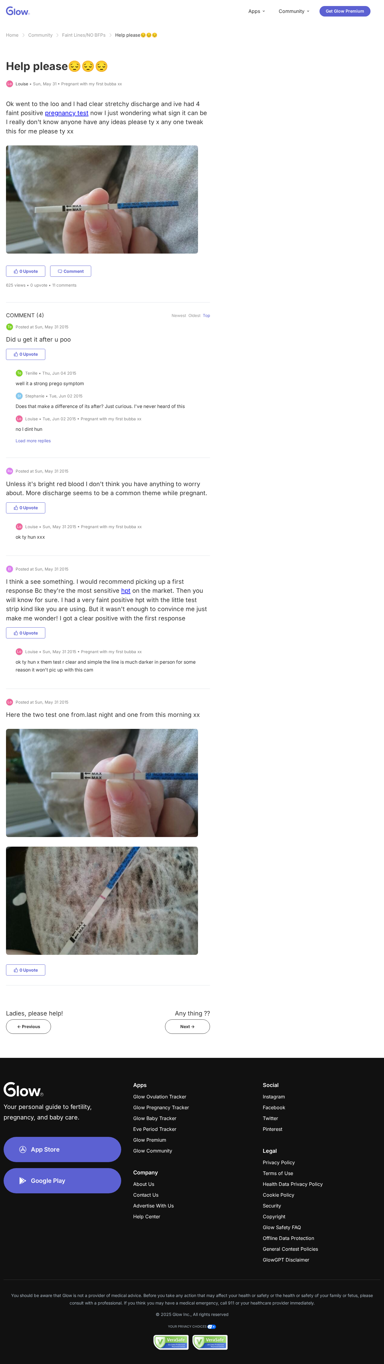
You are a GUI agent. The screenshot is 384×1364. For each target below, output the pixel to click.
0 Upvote (29, 271)
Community (40, 35)
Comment (74, 271)
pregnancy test (66, 113)
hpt (125, 590)
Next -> (187, 1026)
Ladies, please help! (34, 1013)
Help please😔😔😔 (136, 35)
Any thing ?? (192, 1013)
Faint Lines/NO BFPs (84, 35)
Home (12, 35)
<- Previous (28, 1026)
